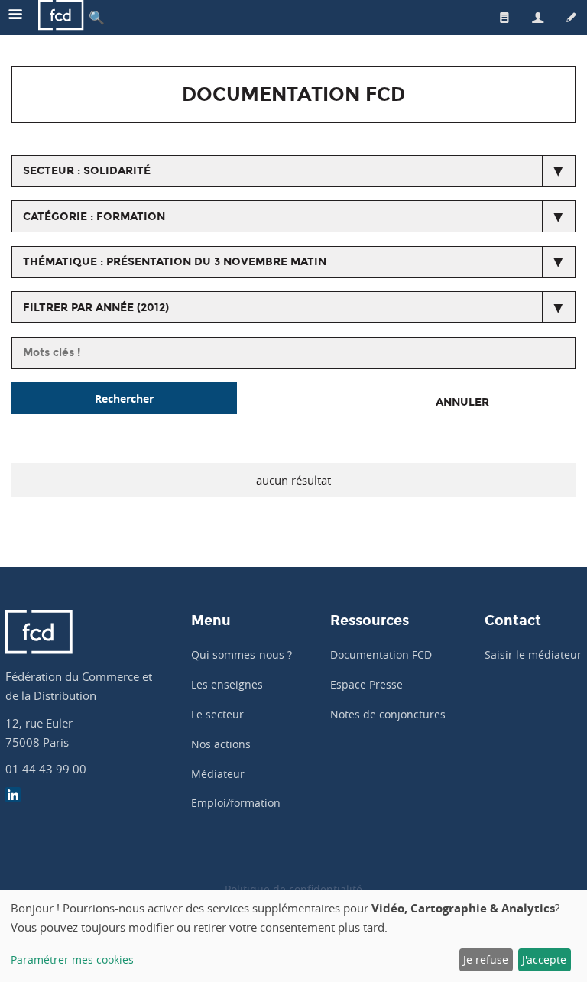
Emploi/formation (236, 803)
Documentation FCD (381, 654)
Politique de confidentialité (293, 889)
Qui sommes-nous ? (241, 654)
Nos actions (221, 744)
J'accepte (544, 959)
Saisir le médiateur (533, 654)
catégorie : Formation (94, 216)
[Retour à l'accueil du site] (61, 17)
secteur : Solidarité (87, 170)
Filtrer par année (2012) (96, 307)
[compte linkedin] (13, 796)
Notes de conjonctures (388, 714)
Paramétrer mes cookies (72, 959)
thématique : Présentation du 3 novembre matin (174, 261)
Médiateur (218, 773)
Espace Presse (366, 684)
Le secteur (217, 714)
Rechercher (124, 398)
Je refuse (485, 959)
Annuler (462, 402)
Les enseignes (227, 684)
